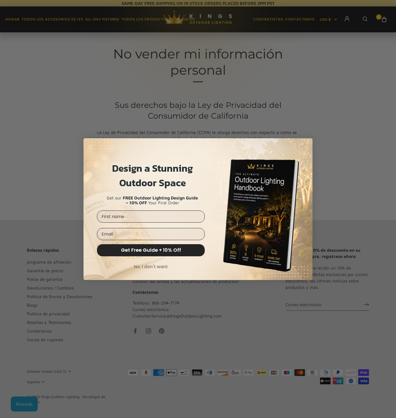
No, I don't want (151, 267)
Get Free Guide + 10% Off (151, 250)
